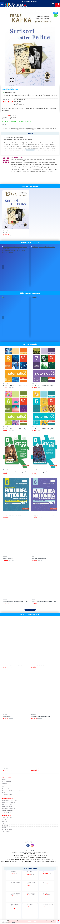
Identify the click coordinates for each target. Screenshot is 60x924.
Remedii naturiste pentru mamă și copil (40, 716)
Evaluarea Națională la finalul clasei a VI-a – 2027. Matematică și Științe (44, 515)
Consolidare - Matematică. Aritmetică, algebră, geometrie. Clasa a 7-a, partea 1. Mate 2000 (44, 385)
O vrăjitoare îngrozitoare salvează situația (15, 894)
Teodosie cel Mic (6, 716)
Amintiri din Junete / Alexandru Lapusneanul (13, 665)
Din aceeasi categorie (31, 242)
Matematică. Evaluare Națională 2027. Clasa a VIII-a (44, 472)
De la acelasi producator (31, 293)
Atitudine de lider (35, 768)
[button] (3, 267)
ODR (32, 850)
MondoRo (5, 663)
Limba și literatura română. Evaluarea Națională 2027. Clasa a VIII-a (15, 472)
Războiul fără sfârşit (8, 558)
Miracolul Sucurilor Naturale (37, 665)
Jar (43, 882)
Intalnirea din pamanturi (48, 904)
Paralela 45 (5, 383)
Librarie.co (21, 852)
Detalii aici (14, 923)
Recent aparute (31, 344)
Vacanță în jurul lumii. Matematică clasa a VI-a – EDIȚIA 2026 (44, 601)
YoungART (5, 714)
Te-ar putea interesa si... (31, 614)
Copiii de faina (13, 871)
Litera (33, 556)
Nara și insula (29, 904)
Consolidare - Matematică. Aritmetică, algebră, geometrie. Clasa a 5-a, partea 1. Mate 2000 (44, 429)
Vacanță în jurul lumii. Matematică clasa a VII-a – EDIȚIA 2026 (15, 601)
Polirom (5, 556)
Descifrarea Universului (8, 768)
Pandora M (5, 230)
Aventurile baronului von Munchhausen (32, 872)
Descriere (30, 133)
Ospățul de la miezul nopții (31, 883)
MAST (32, 663)
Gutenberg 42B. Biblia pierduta (39, 558)
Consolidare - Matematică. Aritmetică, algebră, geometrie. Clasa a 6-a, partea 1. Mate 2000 (15, 429)
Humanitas (5, 766)
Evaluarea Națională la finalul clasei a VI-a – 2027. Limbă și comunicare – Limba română (15, 515)
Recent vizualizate (31, 186)
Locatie (17, 118)
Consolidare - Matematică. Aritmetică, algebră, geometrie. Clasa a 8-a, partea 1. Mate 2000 (15, 385)
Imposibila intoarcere (31, 893)
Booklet (5, 599)
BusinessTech (34, 766)
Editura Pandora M (6, 89)
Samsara (45, 893)
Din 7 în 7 (45, 871)
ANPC (27, 850)
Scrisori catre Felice (7, 233)
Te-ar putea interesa (30, 868)
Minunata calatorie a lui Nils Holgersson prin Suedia (15, 906)
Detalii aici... (4, 124)
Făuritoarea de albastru (15, 882)
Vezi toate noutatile (29, 610)
